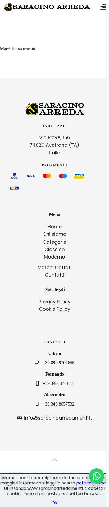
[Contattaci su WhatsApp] (96, 476)
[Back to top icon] (54, 462)
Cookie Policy (54, 309)
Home (55, 226)
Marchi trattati (54, 267)
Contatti (54, 275)
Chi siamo (54, 234)
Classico (54, 249)
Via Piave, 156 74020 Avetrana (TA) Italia (54, 145)
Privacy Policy (54, 301)
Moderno (54, 257)
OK (55, 503)
